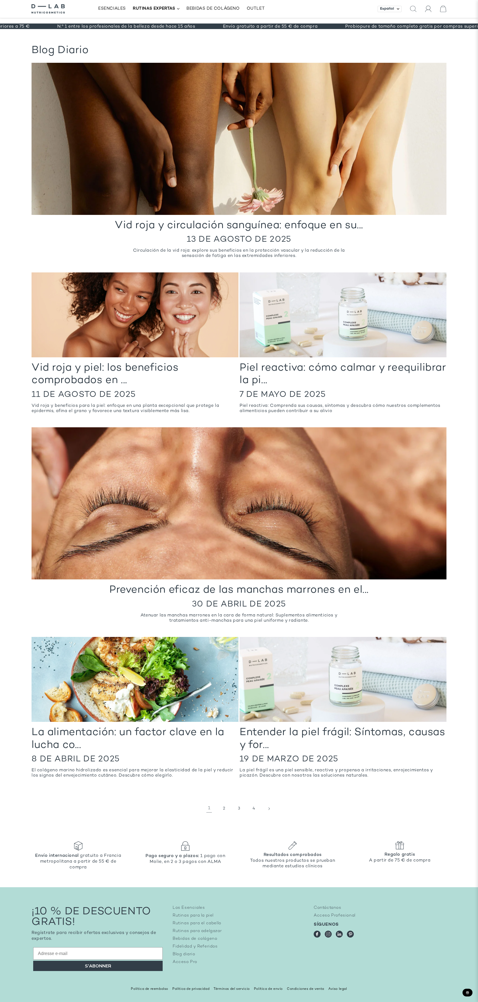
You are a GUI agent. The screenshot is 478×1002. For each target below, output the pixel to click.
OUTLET (256, 9)
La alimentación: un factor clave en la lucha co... (128, 739)
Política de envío (268, 989)
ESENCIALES (112, 9)
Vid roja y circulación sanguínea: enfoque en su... (239, 225)
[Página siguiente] (269, 809)
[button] (413, 9)
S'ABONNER (98, 966)
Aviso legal (337, 989)
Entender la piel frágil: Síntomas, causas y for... (342, 739)
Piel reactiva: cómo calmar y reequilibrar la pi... (343, 374)
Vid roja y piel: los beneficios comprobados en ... (105, 374)
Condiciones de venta (305, 989)
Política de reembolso (149, 989)
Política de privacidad (190, 989)
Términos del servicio (232, 989)
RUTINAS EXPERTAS (154, 9)
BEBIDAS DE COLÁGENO (213, 9)
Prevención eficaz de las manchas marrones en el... (239, 590)
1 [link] (209, 808)
